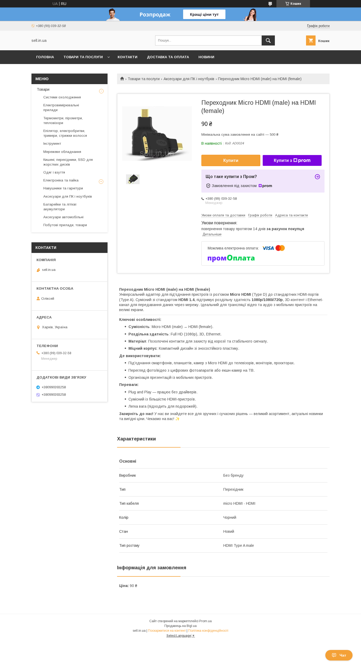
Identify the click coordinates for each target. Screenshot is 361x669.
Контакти (127, 57)
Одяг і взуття (54, 172)
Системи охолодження (62, 97)
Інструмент (52, 143)
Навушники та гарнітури (63, 188)
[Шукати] (268, 40)
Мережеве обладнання (62, 152)
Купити (230, 160)
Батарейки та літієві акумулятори (59, 206)
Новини (206, 57)
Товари (43, 89)
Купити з (283, 160)
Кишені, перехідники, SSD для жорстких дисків (68, 162)
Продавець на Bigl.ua (180, 626)
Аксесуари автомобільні (63, 217)
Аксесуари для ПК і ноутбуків (189, 79)
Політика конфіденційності (208, 630)
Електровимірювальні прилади (61, 107)
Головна (45, 57)
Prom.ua (205, 621)
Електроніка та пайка (60, 180)
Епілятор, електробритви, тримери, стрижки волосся (65, 133)
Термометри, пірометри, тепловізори (63, 120)
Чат (343, 655)
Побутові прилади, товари (65, 225)
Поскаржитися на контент (167, 630)
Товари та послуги (83, 57)
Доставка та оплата (168, 57)
